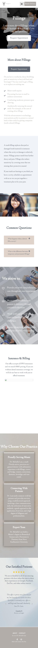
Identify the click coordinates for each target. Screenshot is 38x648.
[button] (21, 4)
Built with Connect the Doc (19, 642)
